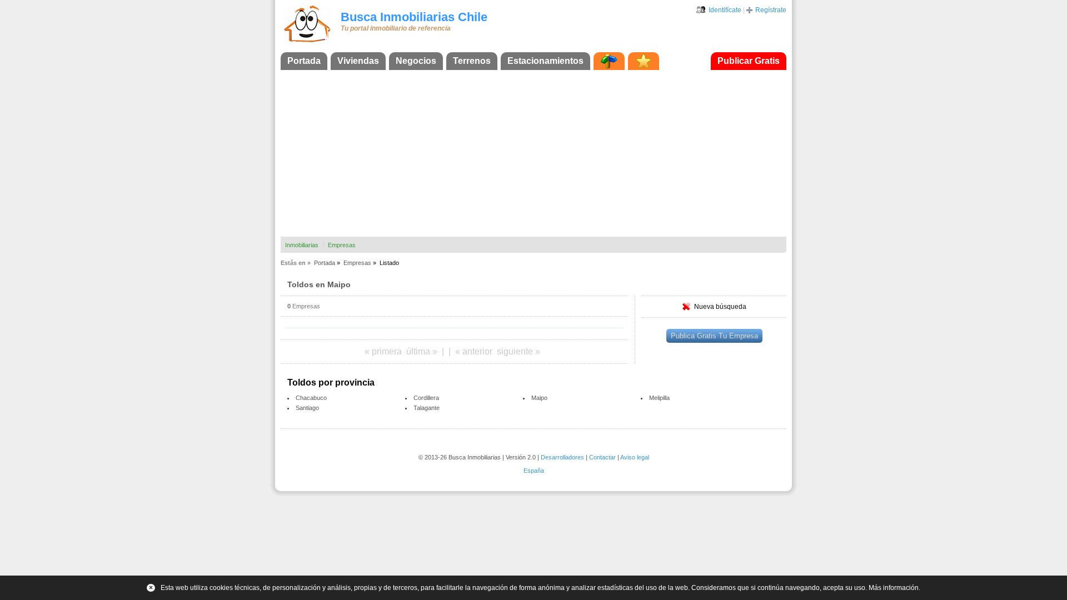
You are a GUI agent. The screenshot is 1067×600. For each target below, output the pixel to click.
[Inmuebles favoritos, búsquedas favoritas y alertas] (643, 61)
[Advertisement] (533, 153)
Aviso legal (634, 457)
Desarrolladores (562, 457)
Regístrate (770, 10)
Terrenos (472, 61)
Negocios (416, 61)
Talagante (426, 407)
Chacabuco (311, 397)
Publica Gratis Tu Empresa (714, 336)
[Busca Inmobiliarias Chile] (307, 43)
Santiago (307, 407)
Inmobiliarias (301, 245)
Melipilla (659, 397)
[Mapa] (609, 61)
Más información (894, 588)
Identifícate (725, 10)
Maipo (539, 397)
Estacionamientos (545, 61)
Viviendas (358, 61)
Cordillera (426, 397)
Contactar (602, 457)
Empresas (342, 245)
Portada (304, 61)
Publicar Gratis (748, 61)
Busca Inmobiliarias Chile (414, 17)
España (533, 470)
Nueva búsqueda (720, 307)
